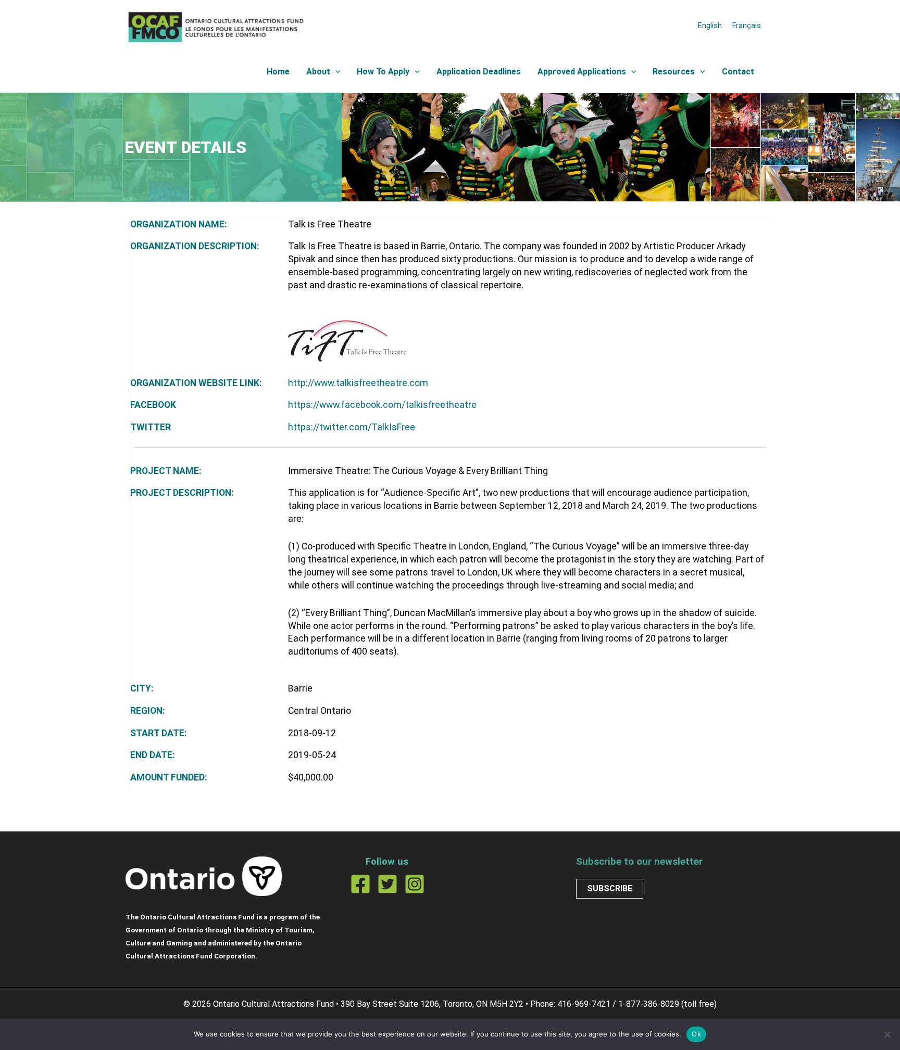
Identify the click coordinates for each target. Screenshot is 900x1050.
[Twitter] (387, 884)
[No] (887, 1034)
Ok (696, 1034)
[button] (335, 72)
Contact (738, 71)
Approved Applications (582, 71)
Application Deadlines (478, 71)
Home (278, 71)
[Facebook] (360, 884)
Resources (674, 71)
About (318, 71)
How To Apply (383, 71)
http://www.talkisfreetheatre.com (358, 383)
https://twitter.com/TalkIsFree (351, 427)
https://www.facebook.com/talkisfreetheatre (382, 405)
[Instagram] (414, 884)
